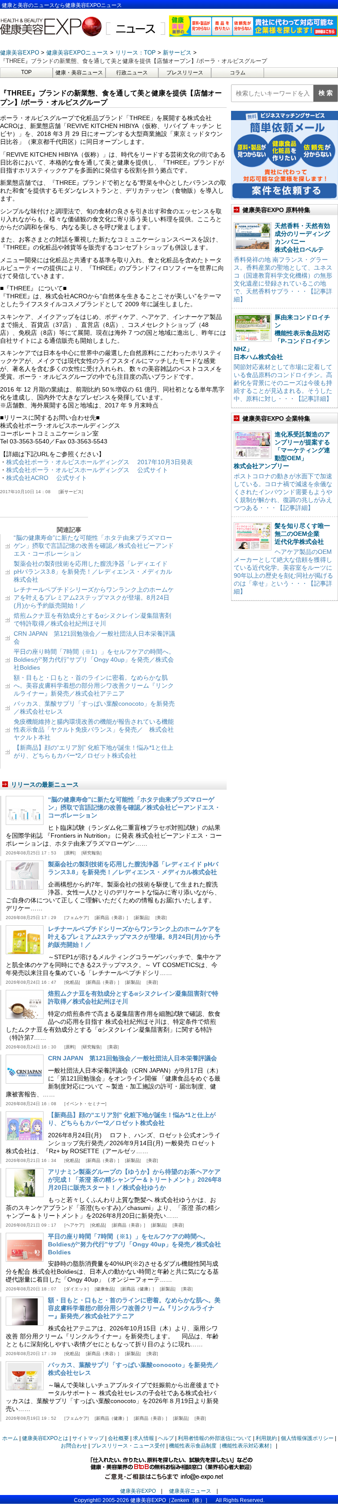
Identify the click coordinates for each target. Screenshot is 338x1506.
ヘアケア (74, 1225)
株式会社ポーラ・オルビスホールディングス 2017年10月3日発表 (99, 461)
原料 (70, 852)
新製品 (141, 917)
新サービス (71, 491)
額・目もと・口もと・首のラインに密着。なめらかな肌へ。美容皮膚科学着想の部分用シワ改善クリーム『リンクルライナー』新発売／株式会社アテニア (94, 685)
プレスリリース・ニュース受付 (128, 1446)
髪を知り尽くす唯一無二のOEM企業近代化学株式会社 (302, 533)
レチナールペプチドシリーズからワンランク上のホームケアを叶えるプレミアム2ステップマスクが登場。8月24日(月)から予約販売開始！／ (94, 597)
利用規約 (266, 1438)
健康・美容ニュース (79, 73)
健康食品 (105, 1288)
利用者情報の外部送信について (215, 1438)
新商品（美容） (111, 917)
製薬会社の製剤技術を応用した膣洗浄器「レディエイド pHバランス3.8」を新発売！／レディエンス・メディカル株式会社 (93, 571)
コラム (238, 73)
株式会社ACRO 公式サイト (46, 477)
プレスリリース (184, 73)
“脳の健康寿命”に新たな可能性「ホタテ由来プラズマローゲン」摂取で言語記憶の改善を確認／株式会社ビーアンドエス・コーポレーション (94, 545)
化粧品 (72, 982)
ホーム (10, 1438)
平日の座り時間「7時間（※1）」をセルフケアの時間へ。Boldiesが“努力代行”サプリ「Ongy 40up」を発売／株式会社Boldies (94, 659)
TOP (26, 72)
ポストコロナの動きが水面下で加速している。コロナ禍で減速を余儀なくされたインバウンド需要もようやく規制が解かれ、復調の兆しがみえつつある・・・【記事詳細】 (283, 492)
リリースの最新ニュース (45, 784)
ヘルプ (166, 1438)
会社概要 (118, 1438)
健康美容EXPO (138, 1491)
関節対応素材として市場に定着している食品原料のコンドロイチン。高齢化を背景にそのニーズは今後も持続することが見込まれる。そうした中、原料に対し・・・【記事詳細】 (283, 382)
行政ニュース (132, 73)
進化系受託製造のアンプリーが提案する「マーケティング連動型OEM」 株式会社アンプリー (282, 450)
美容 (161, 917)
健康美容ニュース (190, 1491)
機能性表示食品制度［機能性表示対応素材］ (222, 1446)
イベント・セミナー (85, 1103)
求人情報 (143, 1438)
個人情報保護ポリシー (307, 1438)
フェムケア (77, 917)
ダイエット (77, 1288)
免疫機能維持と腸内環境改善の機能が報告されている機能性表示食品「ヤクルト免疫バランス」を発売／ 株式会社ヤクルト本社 (94, 729)
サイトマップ (88, 1438)
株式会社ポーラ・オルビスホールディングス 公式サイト (87, 469)
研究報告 (91, 852)
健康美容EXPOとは (45, 1438)
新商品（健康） (137, 1288)
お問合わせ (74, 1446)
